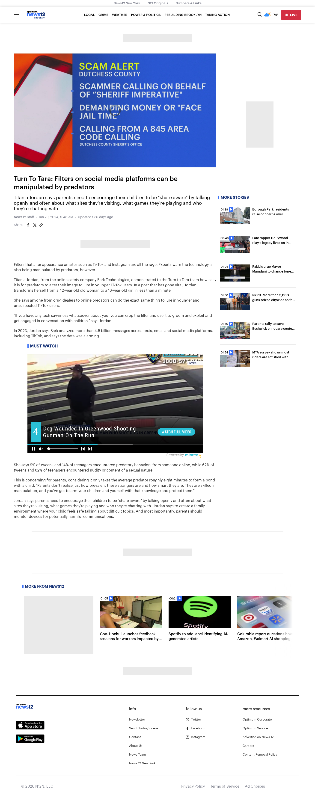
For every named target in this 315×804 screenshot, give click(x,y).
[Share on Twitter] (34, 225)
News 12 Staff (24, 217)
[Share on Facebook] (28, 225)
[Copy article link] (41, 225)
